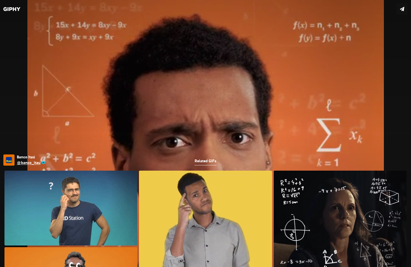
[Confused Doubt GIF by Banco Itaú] (205, 133)
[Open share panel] (402, 9)
